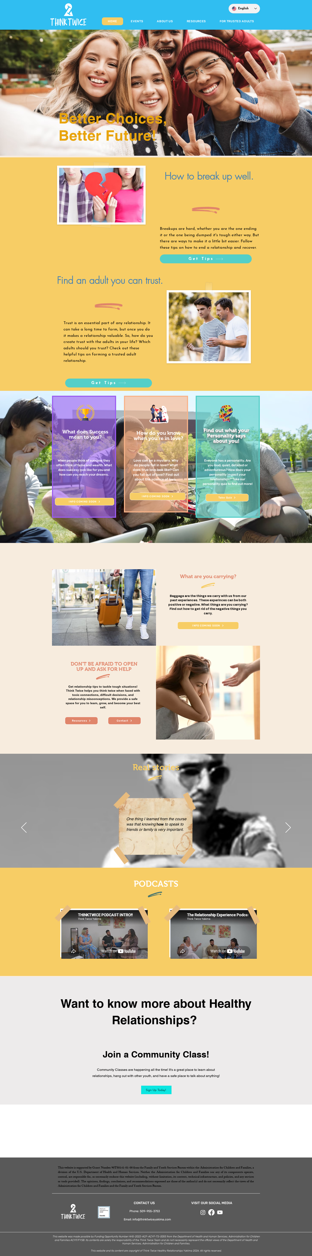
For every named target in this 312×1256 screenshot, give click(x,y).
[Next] (288, 827)
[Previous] (24, 827)
